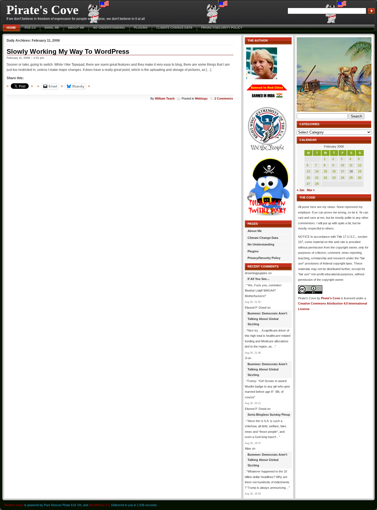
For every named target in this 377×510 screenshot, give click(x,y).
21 (316, 177)
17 (342, 171)
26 (359, 177)
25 (351, 177)
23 (334, 177)
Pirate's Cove (42, 10)
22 (325, 177)
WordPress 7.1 (99, 505)
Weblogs (201, 98)
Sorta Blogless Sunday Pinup (269, 414)
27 (308, 183)
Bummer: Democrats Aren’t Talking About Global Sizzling (267, 319)
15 (325, 171)
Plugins (140, 27)
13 (308, 171)
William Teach (165, 98)
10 (342, 165)
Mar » (311, 190)
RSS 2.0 (30, 27)
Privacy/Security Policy (221, 27)
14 (316, 171)
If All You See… (259, 279)
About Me (76, 27)
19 (359, 171)
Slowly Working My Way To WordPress (68, 51)
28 (316, 183)
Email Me (51, 27)
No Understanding (109, 27)
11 (350, 165)
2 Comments (223, 98)
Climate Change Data (174, 27)
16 (334, 171)
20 (308, 177)
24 (342, 177)
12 (359, 165)
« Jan (300, 190)
